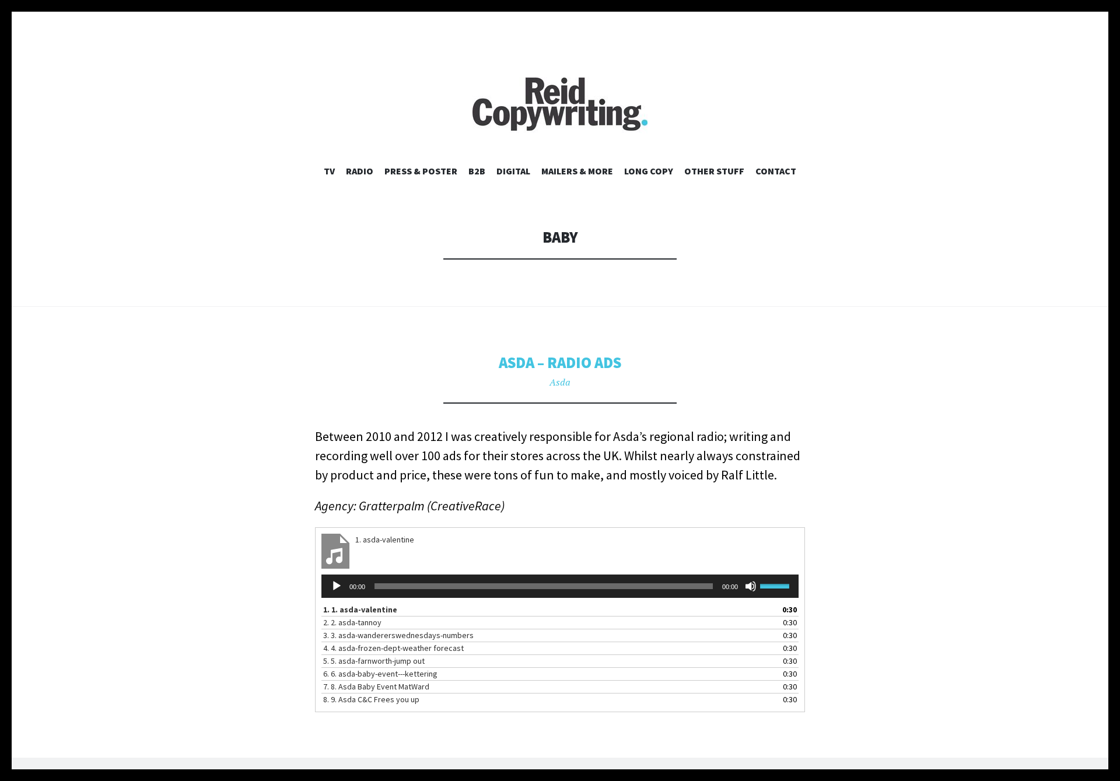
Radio (359, 171)
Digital (513, 171)
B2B (476, 171)
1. (360, 609)
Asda (560, 382)
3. (398, 635)
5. (374, 661)
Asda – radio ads (560, 362)
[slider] (776, 585)
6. (380, 673)
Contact (775, 171)
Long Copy (648, 171)
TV (329, 171)
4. (393, 648)
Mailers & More (577, 171)
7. (376, 686)
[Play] (336, 586)
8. (371, 699)
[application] (560, 586)
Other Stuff (714, 171)
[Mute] (751, 586)
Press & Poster (420, 171)
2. (352, 622)
